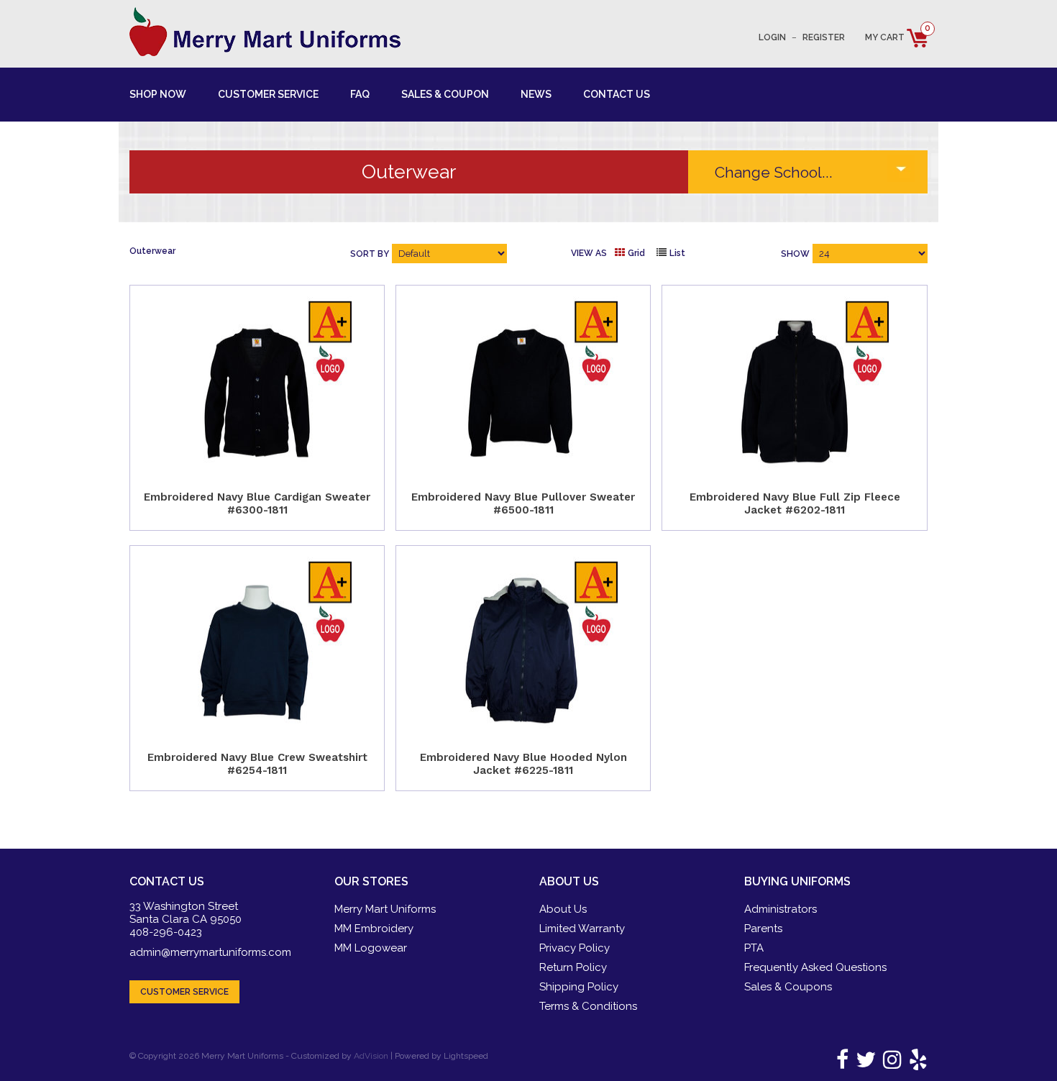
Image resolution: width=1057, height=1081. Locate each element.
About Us (563, 909)
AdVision (371, 1056)
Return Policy (573, 967)
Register (823, 37)
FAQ (360, 94)
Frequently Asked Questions (815, 967)
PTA (754, 947)
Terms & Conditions (588, 1006)
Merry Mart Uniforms (385, 909)
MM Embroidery (373, 928)
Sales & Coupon (445, 94)
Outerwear (152, 251)
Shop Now (157, 94)
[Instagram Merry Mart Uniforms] (890, 1063)
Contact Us (616, 94)
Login (772, 37)
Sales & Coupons (788, 986)
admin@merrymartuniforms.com (210, 952)
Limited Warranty (582, 928)
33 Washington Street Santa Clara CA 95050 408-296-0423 (185, 919)
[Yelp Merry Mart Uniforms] (916, 1063)
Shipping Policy (578, 986)
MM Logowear (370, 947)
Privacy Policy (574, 947)
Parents (763, 928)
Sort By (369, 254)
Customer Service (268, 94)
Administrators (780, 909)
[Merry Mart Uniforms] (265, 31)
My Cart (896, 37)
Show (795, 254)
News (536, 94)
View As (589, 253)
